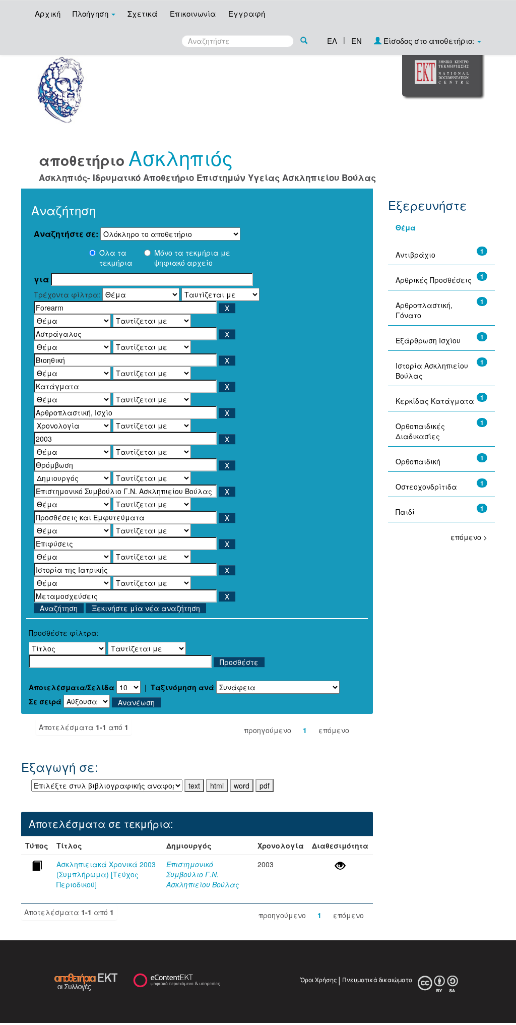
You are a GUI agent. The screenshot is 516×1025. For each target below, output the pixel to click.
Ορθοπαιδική (418, 461)
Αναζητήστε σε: (66, 233)
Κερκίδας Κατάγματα (435, 401)
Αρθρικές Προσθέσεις (434, 280)
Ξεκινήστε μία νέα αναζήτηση (146, 608)
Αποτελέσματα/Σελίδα (71, 687)
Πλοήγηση (91, 13)
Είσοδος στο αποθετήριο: (428, 40)
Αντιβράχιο (415, 255)
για (41, 279)
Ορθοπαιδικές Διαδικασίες (420, 431)
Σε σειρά (45, 701)
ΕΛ (332, 40)
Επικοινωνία (193, 13)
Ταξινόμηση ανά (182, 687)
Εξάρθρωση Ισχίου (428, 340)
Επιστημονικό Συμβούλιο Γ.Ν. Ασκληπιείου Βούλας (202, 874)
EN (356, 40)
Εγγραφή (246, 13)
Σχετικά (142, 13)
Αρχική (47, 13)
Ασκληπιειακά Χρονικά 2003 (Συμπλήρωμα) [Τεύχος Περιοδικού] (106, 874)
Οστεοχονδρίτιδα (426, 486)
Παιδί (405, 512)
